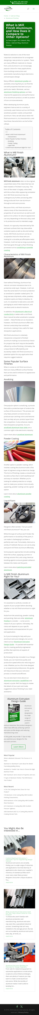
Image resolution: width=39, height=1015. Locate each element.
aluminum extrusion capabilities (16, 681)
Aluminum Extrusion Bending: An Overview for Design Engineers (17, 966)
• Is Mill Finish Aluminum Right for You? (18, 147)
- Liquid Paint (11, 145)
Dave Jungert (12, 40)
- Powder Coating (12, 143)
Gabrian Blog (16, 43)
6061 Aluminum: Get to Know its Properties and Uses (19, 775)
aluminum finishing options (14, 92)
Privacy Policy (23, 1012)
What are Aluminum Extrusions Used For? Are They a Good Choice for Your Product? (18, 913)
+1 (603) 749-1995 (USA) (20, 2)
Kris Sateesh (22, 40)
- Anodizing (10, 141)
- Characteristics (12, 137)
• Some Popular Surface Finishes (15, 139)
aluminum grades (21, 81)
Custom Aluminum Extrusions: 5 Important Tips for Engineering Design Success (19, 859)
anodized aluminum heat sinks (16, 428)
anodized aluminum (25, 435)
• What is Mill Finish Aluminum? (15, 134)
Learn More (18, 747)
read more (9, 882)
